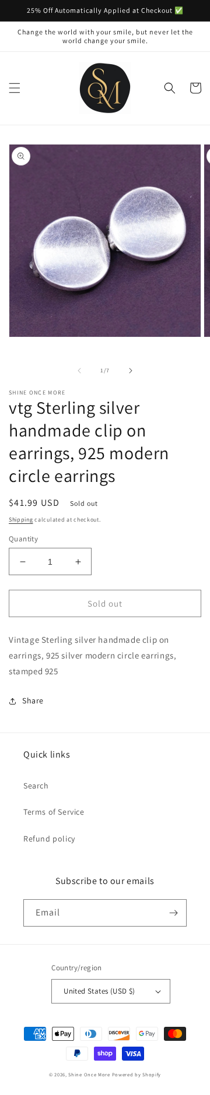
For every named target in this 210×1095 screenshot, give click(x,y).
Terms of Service (54, 812)
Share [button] (33, 700)
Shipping (21, 519)
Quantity (23, 539)
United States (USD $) (99, 991)
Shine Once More (89, 1074)
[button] (14, 88)
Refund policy (49, 838)
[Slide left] (79, 370)
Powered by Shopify (137, 1074)
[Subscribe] (173, 913)
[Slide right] (131, 370)
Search (36, 785)
